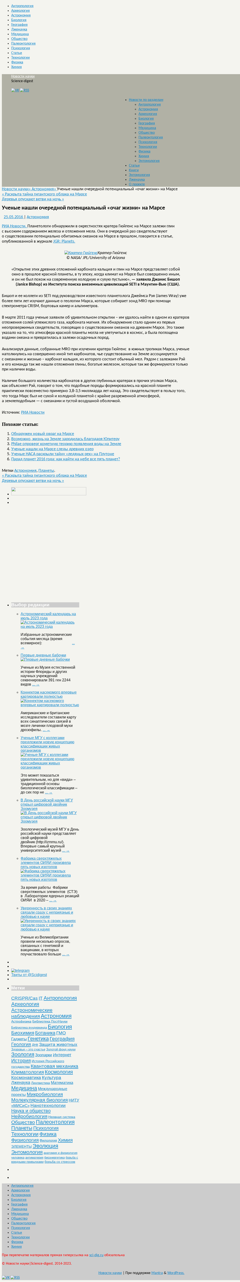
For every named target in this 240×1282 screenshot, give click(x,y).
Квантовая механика (54, 1066)
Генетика (38, 1039)
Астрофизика (21, 1021)
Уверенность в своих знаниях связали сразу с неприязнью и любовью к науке (47, 912)
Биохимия (22, 1032)
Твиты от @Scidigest (29, 975)
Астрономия (21, 15)
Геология (21, 1044)
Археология (20, 11)
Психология (20, 48)
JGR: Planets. (64, 241)
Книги (134, 170)
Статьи (16, 53)
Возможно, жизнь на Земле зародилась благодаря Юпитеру (65, 439)
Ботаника (45, 1032)
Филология (48, 1140)
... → (36, 684)
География (19, 25)
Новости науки (23, 76)
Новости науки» (17, 189)
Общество (19, 39)
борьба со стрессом (60, 1162)
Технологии (20, 58)
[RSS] (24, 90)
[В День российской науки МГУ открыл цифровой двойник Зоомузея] (50, 821)
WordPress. (175, 1273)
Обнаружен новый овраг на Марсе (42, 434)
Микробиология (45, 1094)
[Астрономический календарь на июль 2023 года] (50, 627)
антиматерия (34, 1157)
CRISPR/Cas (24, 998)
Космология (59, 1072)
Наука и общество (31, 1110)
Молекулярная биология (39, 1100)
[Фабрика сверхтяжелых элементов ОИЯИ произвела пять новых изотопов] (50, 879)
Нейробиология (29, 1116)
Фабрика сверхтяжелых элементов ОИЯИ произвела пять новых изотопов (46, 862)
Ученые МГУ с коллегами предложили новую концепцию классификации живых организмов (47, 744)
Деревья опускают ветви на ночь (33, 199)
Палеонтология (23, 44)
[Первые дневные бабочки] (45, 659)
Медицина (20, 34)
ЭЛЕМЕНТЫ (21, 1146)
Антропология (22, 6)
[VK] (15, 90)
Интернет (62, 1055)
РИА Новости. (14, 226)
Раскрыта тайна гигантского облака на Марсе (44, 194)
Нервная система (61, 1117)
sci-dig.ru (96, 1255)
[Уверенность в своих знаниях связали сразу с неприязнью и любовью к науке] (50, 929)
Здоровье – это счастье (28, 1049)
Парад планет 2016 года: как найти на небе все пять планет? (65, 459)
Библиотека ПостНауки (50, 1021)
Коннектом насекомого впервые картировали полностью (49, 694)
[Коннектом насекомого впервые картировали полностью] (50, 705)
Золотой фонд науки (60, 1049)
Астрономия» (44, 189)
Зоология (22, 1054)
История (21, 1060)
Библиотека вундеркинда (29, 1027)
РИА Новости (33, 412)
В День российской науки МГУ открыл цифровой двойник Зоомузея (47, 804)
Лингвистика (40, 1083)
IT (41, 998)
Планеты (46, 471)
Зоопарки (43, 1055)
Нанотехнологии (48, 1105)
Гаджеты (19, 1039)
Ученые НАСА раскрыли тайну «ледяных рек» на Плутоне (62, 454)
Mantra (157, 1273)
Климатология (27, 1072)
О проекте (137, 184)
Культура (51, 1077)
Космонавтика (26, 1077)
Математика (62, 1082)
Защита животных (58, 1044)
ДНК (35, 1045)
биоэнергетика (54, 1157)
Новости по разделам (146, 100)
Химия (16, 67)
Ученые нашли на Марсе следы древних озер (52, 449)
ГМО (61, 1032)
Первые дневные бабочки (43, 655)
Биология (18, 20)
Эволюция (45, 1146)
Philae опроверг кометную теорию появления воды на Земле (66, 444)
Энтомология (149, 161)
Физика (17, 62)
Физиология (25, 1140)
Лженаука (19, 29)
